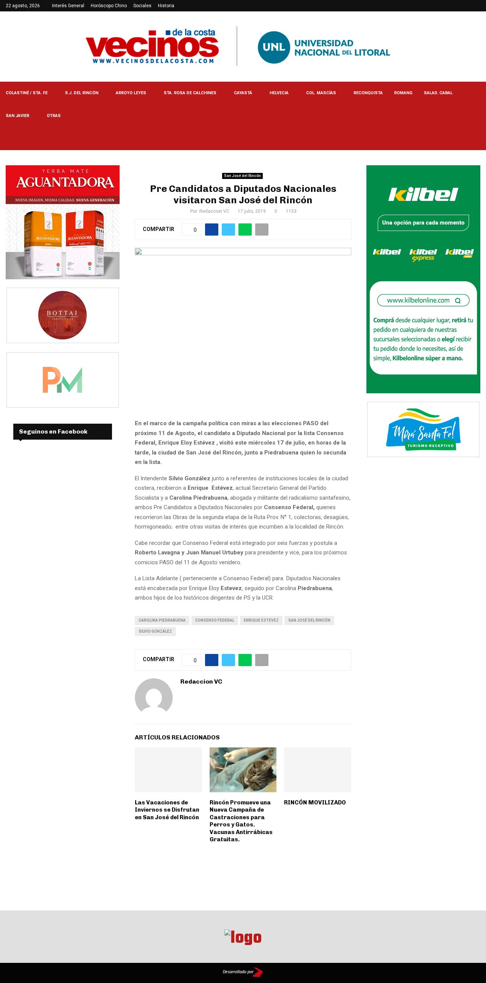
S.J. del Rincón (81, 92)
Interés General (68, 5)
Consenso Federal (214, 620)
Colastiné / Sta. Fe (26, 92)
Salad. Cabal (438, 92)
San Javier (17, 115)
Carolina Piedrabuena (162, 620)
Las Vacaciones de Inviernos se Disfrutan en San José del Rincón (167, 810)
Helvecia (279, 92)
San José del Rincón (242, 176)
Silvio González (155, 631)
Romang (403, 92)
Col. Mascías (321, 92)
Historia (166, 5)
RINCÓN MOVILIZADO (315, 802)
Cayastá (243, 92)
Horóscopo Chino (109, 5)
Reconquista (368, 92)
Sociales (142, 5)
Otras (54, 115)
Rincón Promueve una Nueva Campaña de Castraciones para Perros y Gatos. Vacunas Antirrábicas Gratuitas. (241, 821)
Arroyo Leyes (131, 92)
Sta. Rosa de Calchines (190, 92)
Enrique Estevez (261, 620)
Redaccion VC (214, 211)
